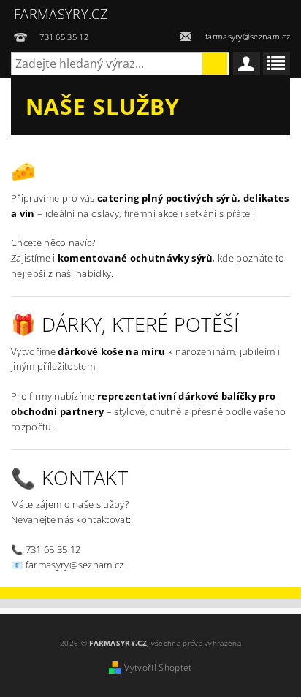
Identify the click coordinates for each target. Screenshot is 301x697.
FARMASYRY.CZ (60, 14)
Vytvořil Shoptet (157, 667)
